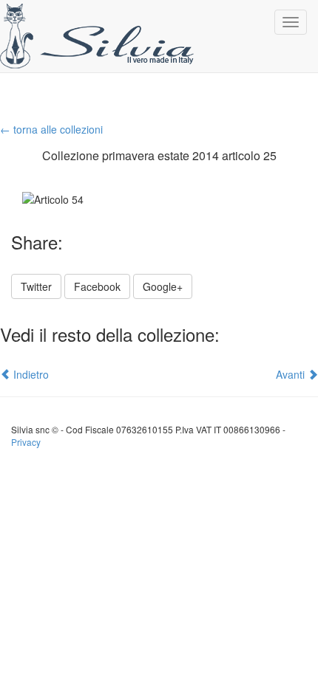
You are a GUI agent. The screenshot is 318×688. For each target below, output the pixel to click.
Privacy (26, 442)
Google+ (163, 286)
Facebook (97, 286)
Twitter (36, 286)
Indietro (29, 374)
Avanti (292, 374)
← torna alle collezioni (51, 129)
